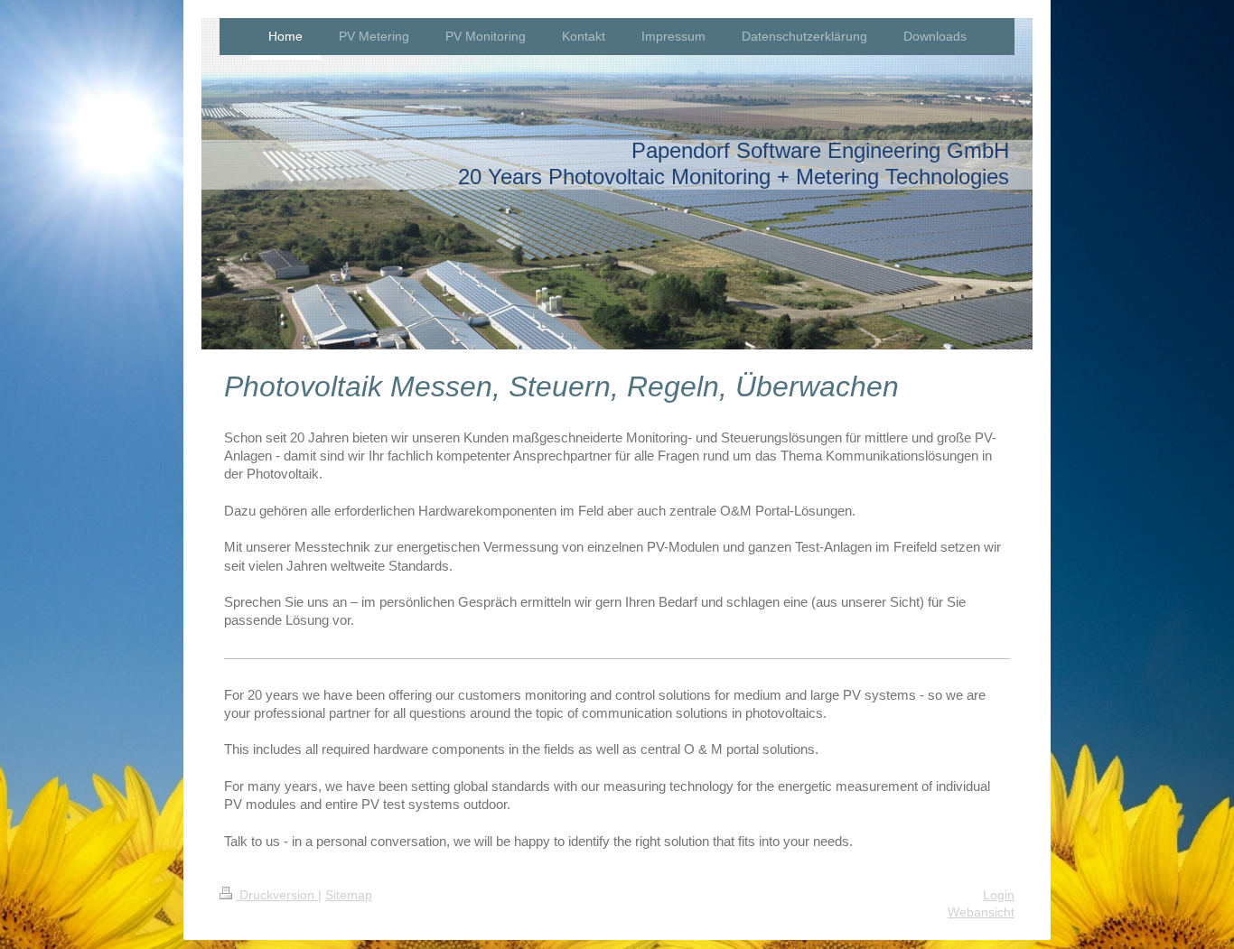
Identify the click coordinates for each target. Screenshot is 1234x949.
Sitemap (348, 895)
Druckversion (277, 895)
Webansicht (981, 912)
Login (998, 895)
